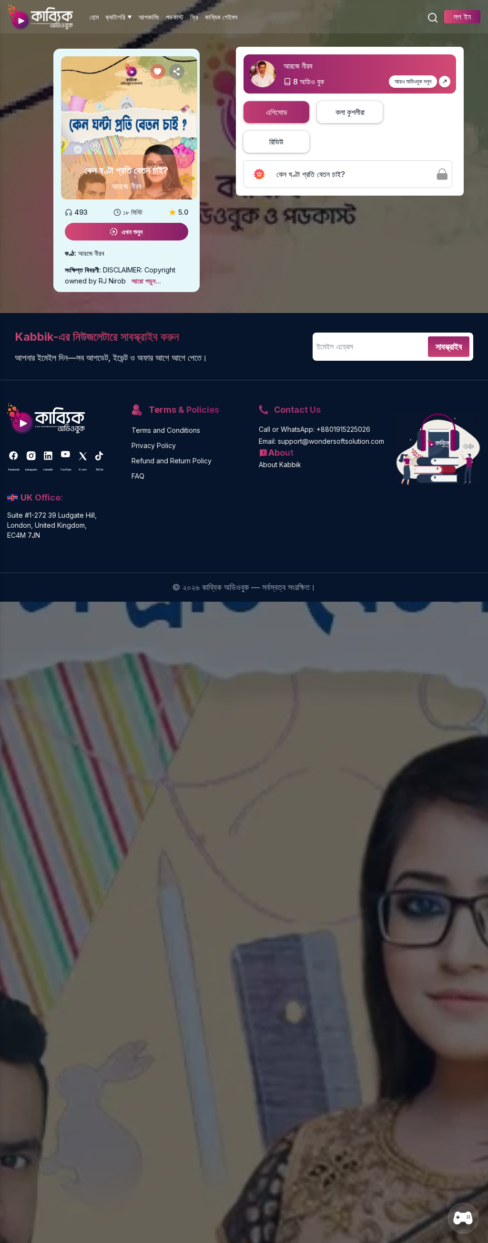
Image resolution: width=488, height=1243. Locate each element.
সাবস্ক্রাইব (449, 347)
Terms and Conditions (166, 430)
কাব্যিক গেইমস (221, 17)
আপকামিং (149, 17)
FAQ (138, 476)
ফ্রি (194, 17)
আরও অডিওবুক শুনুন (413, 81)
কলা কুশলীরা (350, 112)
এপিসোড (276, 112)
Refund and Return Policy (172, 461)
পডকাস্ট (174, 17)
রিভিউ (276, 141)
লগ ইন (462, 16)
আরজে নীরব (126, 186)
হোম (94, 17)
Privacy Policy (154, 445)
